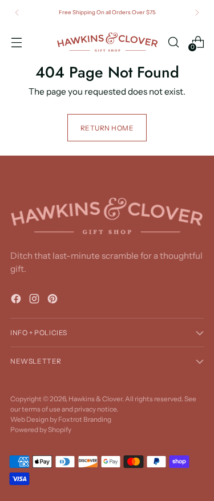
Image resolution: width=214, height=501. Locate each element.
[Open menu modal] (16, 42)
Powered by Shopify (40, 429)
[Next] (196, 12)
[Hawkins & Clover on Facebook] (17, 300)
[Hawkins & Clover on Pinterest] (53, 300)
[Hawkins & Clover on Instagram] (35, 300)
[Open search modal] (173, 42)
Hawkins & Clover (95, 398)
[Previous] (17, 12)
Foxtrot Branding (84, 419)
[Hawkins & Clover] (107, 42)
